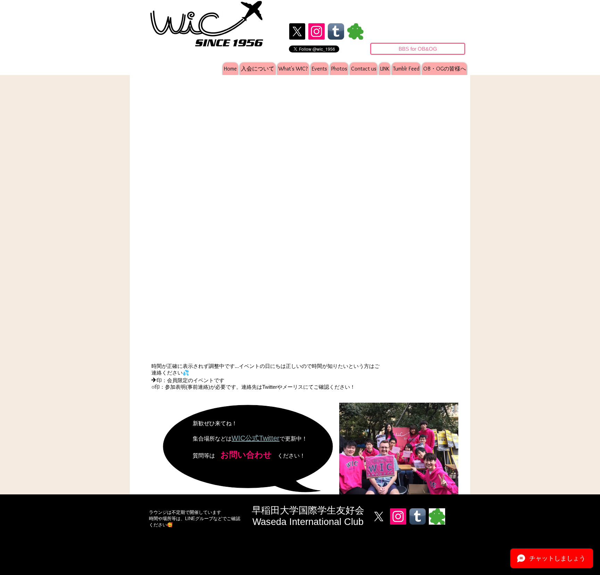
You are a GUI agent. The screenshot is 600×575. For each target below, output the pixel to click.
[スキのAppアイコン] (336, 31)
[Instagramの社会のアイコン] (316, 31)
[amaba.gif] (355, 31)
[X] (297, 31)
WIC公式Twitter (256, 438)
